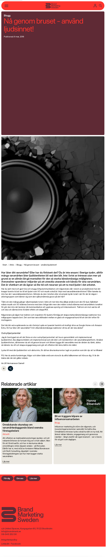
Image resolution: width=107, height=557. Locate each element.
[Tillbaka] (4, 368)
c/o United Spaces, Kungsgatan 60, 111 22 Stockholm (26, 528)
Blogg (19, 265)
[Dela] (10, 368)
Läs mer (33, 478)
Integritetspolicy (9, 540)
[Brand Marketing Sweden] (53, 5)
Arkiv (12, 265)
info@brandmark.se (11, 531)
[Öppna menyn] (6, 5)
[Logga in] (95, 5)
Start (5, 265)
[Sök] (100, 5)
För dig (7, 478)
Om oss (20, 478)
